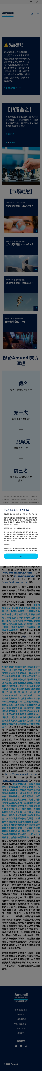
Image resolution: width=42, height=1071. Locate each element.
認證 (21, 556)
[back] (35, 547)
